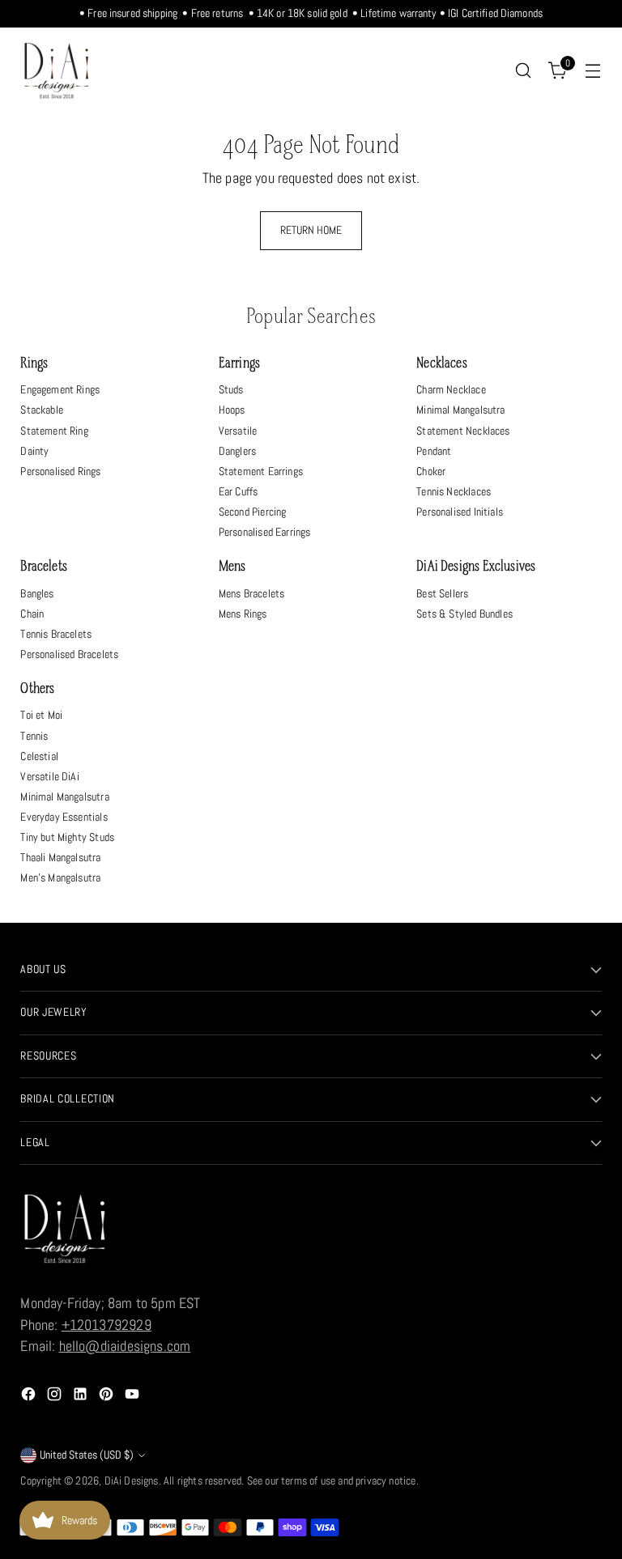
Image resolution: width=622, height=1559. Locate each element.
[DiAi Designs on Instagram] (56, 1397)
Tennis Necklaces (453, 491)
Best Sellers (442, 593)
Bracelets (43, 567)
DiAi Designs (131, 1481)
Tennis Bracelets (56, 634)
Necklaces (441, 364)
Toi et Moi (41, 714)
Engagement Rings (60, 389)
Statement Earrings (261, 471)
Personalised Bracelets (69, 654)
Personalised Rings (60, 471)
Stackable (41, 409)
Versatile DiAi (49, 776)
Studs (231, 389)
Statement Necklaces (462, 430)
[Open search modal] (523, 70)
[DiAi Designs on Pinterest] (107, 1397)
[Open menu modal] (593, 70)
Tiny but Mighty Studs (67, 837)
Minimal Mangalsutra (460, 409)
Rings (34, 364)
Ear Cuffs (238, 491)
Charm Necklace (450, 389)
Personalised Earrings (265, 532)
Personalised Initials (459, 511)
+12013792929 (106, 1325)
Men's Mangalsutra (60, 877)
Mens (232, 567)
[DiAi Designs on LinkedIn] (82, 1397)
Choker (430, 471)
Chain (32, 613)
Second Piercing (253, 511)
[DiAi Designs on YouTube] (133, 1397)
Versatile (238, 430)
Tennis (34, 736)
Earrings (239, 364)
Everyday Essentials (63, 816)
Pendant (433, 451)
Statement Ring (53, 430)
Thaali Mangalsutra (60, 857)
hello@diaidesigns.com (125, 1346)
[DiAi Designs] (56, 70)
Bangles (36, 593)
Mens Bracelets (251, 593)
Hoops (232, 409)
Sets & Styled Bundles (464, 613)
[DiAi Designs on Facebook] (30, 1397)
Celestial (39, 756)
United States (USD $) (87, 1455)
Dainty (34, 451)
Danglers (237, 451)
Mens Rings (243, 613)
